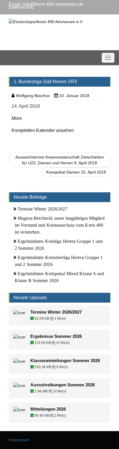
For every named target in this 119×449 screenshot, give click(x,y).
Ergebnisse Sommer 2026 (56, 336)
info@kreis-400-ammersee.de (53, 4)
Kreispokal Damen (76, 172)
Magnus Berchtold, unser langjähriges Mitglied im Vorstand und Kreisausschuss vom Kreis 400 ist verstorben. (60, 225)
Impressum (19, 439)
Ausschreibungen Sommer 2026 (62, 385)
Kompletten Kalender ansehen (43, 130)
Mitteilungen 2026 (48, 409)
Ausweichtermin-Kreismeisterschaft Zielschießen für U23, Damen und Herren (59, 160)
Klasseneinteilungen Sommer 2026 (65, 360)
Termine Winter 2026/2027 (42, 208)
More (17, 118)
